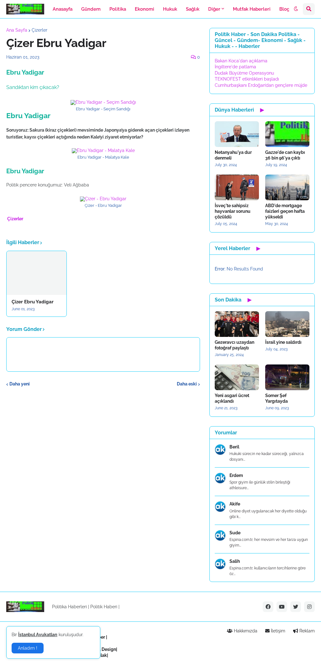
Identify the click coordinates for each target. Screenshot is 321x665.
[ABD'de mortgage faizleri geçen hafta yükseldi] (287, 187)
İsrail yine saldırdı (283, 342)
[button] (296, 9)
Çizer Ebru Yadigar (33, 302)
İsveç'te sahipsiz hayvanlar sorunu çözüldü (232, 211)
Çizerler (39, 30)
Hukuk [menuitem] (170, 9)
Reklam (306, 630)
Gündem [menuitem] (91, 9)
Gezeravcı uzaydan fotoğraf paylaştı (234, 345)
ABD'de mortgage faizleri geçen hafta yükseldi (285, 211)
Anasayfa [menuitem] (62, 9)
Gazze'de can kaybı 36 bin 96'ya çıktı (285, 155)
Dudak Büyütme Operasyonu (244, 73)
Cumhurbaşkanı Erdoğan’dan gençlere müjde (261, 85)
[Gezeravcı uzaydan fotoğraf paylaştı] (237, 324)
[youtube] (281, 606)
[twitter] (295, 606)
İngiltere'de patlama (235, 66)
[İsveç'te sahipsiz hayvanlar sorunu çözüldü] (237, 187)
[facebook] (268, 606)
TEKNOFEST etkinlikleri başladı (247, 78)
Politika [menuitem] (117, 9)
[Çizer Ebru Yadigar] (36, 273)
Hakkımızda (245, 630)
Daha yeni (19, 383)
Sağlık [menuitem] (192, 9)
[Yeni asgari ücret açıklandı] (237, 377)
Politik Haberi (103, 606)
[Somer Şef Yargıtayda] (287, 377)
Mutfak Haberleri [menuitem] (252, 9)
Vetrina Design (101, 649)
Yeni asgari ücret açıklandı (232, 398)
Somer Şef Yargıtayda (276, 398)
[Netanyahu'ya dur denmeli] (237, 134)
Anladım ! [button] (27, 648)
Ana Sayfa (16, 30)
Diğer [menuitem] (214, 9)
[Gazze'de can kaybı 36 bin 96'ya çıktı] (287, 134)
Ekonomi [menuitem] (144, 9)
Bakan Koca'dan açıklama (241, 60)
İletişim (277, 630)
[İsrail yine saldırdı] (287, 324)
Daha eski (187, 383)
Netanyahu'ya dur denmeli (233, 155)
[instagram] (309, 606)
